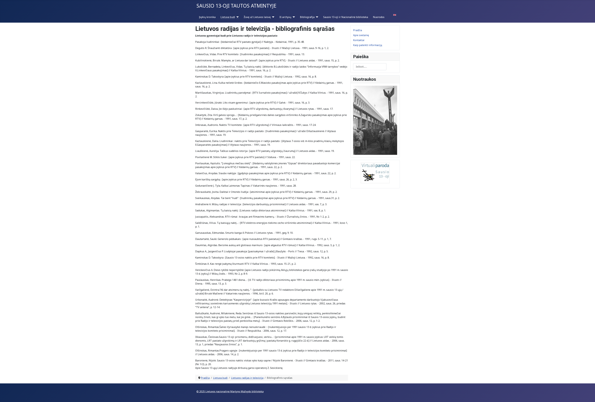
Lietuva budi (227, 17)
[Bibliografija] (316, 17)
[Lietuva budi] (237, 17)
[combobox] (369, 66)
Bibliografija (307, 17)
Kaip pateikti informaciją (367, 45)
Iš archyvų (285, 17)
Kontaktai (358, 40)
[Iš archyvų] (293, 17)
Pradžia (357, 30)
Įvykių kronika (207, 17)
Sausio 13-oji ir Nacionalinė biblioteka (345, 17)
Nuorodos (378, 17)
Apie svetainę (361, 35)
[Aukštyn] (590, 396)
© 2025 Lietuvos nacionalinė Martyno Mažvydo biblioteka (230, 391)
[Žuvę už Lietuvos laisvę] (272, 17)
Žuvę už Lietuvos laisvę (257, 17)
